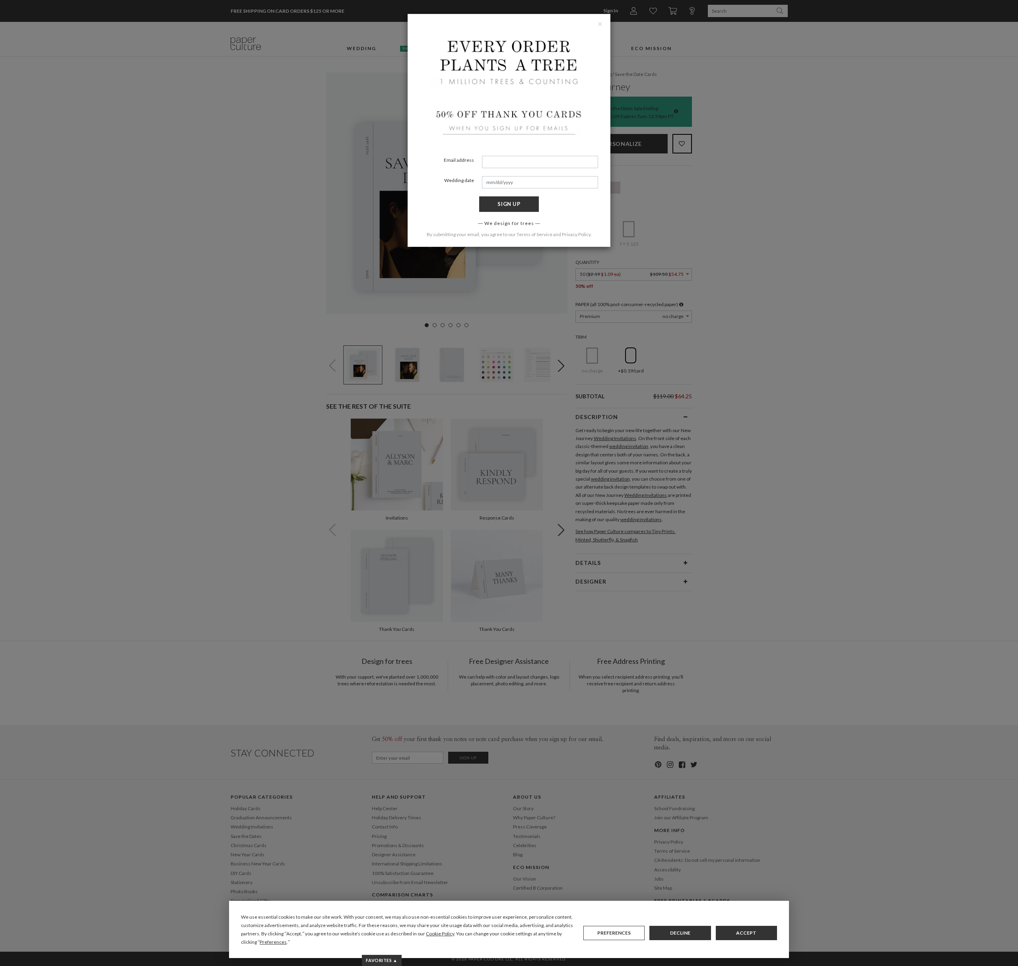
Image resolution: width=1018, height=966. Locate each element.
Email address (459, 160)
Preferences (614, 933)
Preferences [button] (273, 942)
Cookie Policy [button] (440, 934)
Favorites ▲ (381, 960)
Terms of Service (534, 234)
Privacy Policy (576, 234)
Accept (746, 933)
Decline (680, 933)
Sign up (509, 204)
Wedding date (459, 180)
